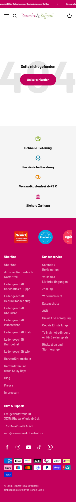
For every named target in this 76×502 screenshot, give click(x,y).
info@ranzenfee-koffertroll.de (23, 433)
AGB (45, 310)
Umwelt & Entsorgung (56, 318)
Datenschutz (50, 303)
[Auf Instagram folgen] (18, 447)
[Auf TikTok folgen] (39, 447)
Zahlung (47, 289)
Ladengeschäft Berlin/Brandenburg (17, 298)
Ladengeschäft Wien (17, 351)
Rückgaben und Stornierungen (52, 347)
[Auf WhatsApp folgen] (50, 447)
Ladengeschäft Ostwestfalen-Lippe (17, 286)
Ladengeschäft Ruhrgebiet (14, 342)
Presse (8, 385)
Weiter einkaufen (38, 79)
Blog (7, 378)
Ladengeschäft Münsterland (14, 322)
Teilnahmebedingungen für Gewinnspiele (56, 335)
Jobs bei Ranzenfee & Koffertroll (18, 274)
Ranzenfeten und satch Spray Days (15, 368)
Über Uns (10, 265)
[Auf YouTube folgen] (28, 447)
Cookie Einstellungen (56, 325)
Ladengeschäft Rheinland (14, 310)
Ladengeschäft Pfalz (17, 332)
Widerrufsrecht (52, 296)
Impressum (11, 392)
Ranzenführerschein (17, 358)
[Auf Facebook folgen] (7, 447)
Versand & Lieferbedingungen (55, 279)
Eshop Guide (37, 489)
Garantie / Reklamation (50, 267)
